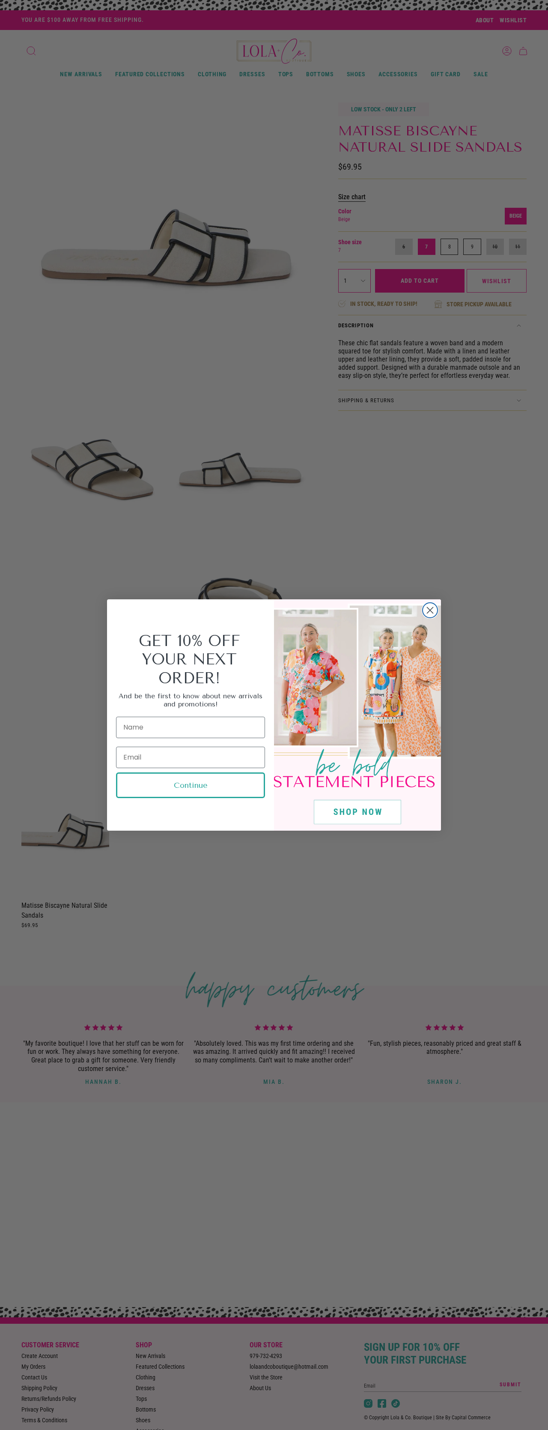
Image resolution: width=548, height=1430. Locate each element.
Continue (191, 785)
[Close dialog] (430, 610)
